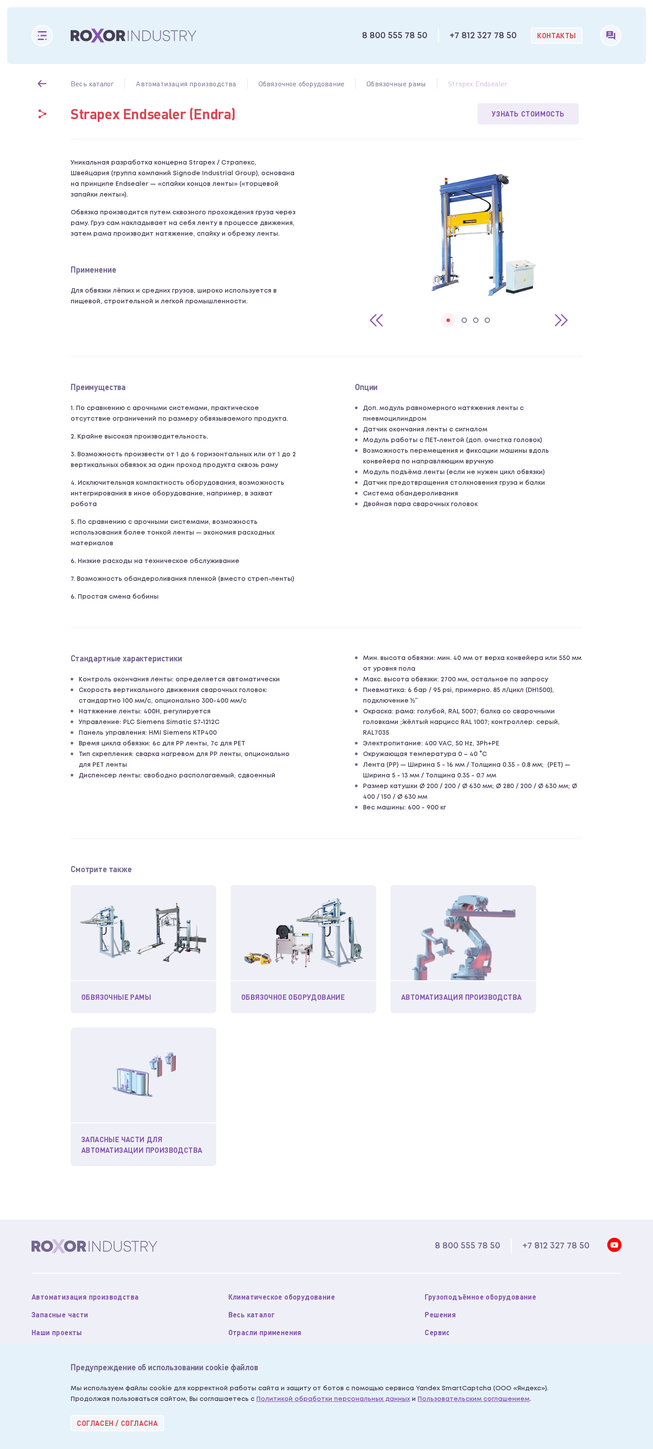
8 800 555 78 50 (394, 36)
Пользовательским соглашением (474, 1399)
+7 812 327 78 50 (483, 36)
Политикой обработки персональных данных (333, 1399)
